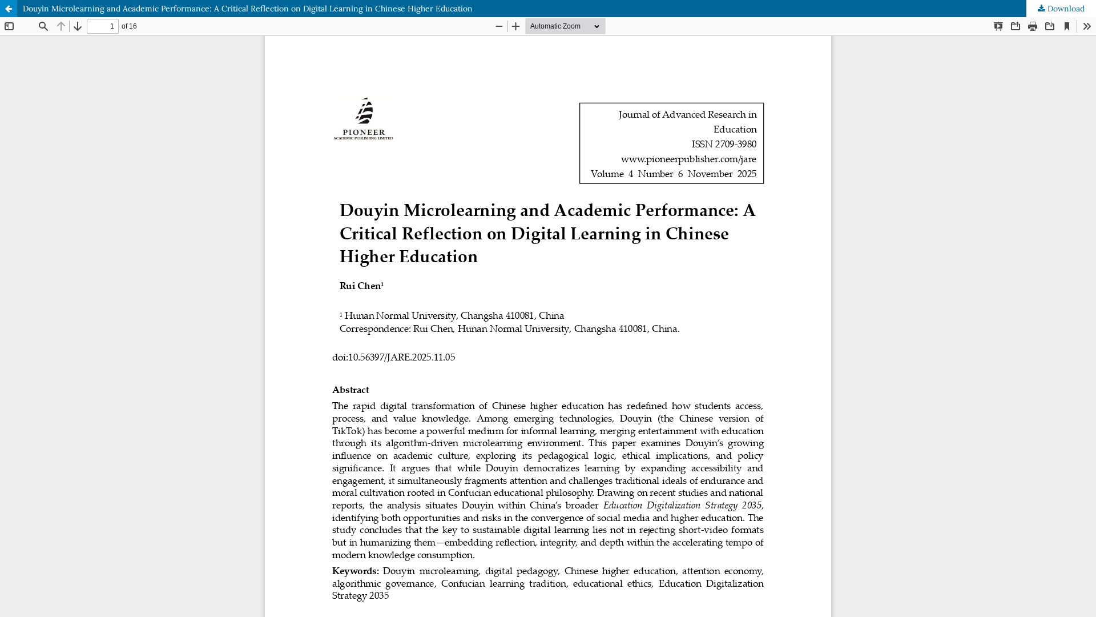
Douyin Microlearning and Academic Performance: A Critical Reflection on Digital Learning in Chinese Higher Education (248, 8)
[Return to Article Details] (8, 8)
